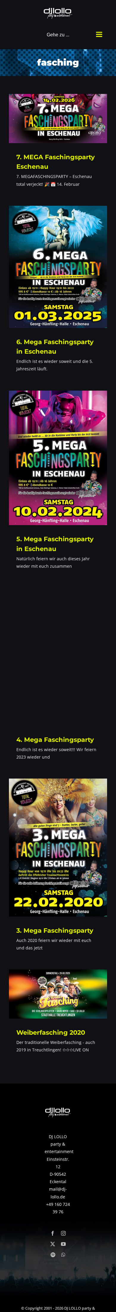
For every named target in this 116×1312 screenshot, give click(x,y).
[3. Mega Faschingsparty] (58, 848)
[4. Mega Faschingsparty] (58, 657)
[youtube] (63, 1244)
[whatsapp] (63, 1254)
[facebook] (52, 1233)
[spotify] (53, 1254)
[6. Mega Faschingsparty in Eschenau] (58, 267)
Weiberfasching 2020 (50, 1032)
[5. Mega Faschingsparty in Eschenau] (58, 458)
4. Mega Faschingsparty (55, 739)
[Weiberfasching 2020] (58, 994)
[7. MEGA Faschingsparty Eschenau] (58, 118)
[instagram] (63, 1233)
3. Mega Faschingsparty (54, 930)
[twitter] (52, 1244)
